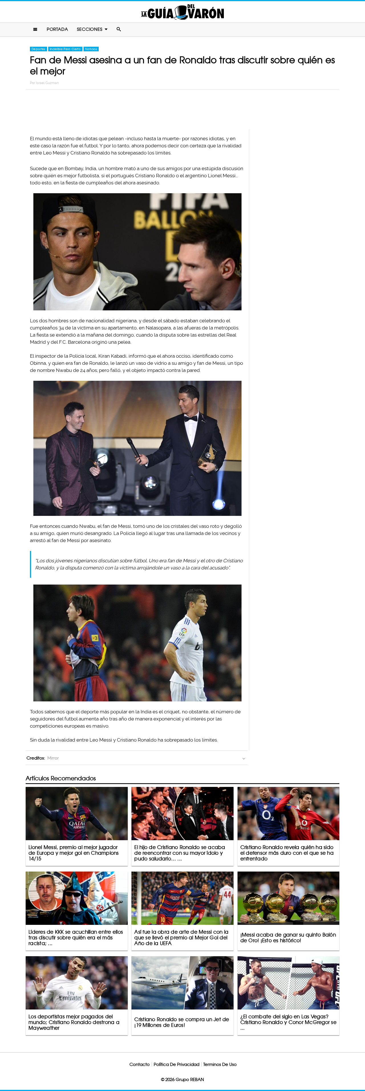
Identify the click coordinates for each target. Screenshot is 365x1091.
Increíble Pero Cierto (65, 49)
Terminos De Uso (220, 1064)
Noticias (91, 49)
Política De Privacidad (176, 1064)
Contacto (139, 1064)
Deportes (38, 49)
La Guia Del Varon (182, 12)
